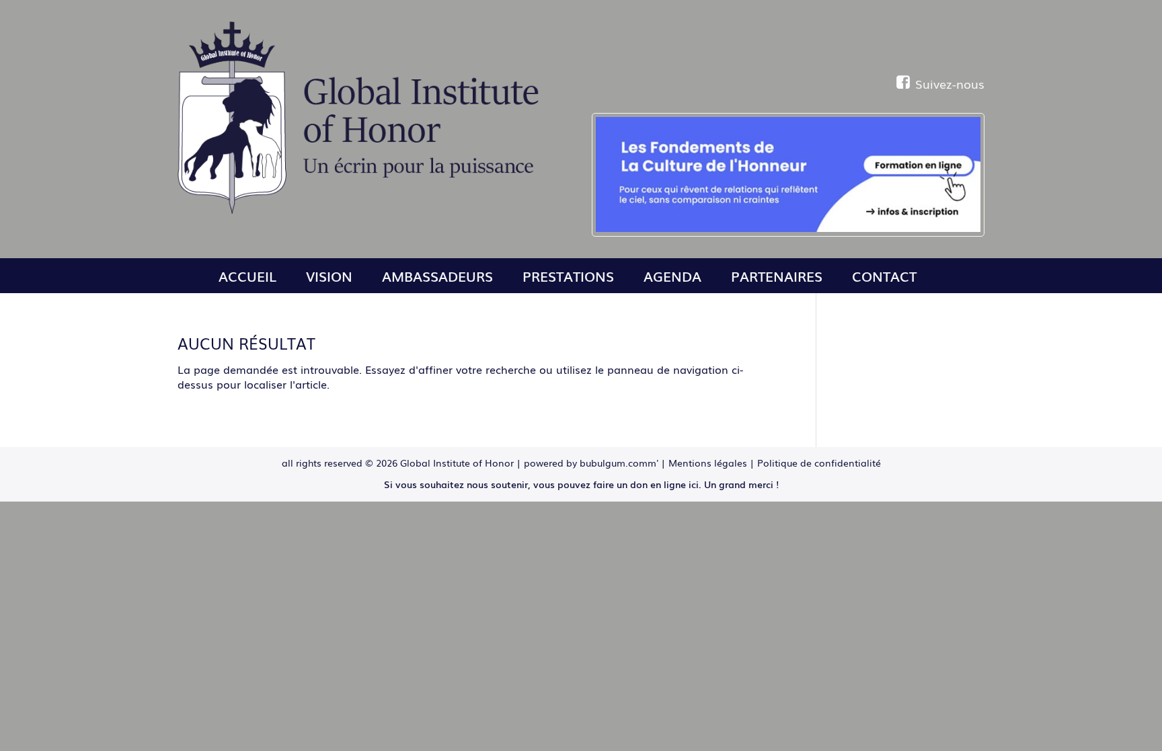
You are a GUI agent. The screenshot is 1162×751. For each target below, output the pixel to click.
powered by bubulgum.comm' (591, 462)
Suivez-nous (949, 83)
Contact (884, 276)
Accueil (247, 276)
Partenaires (776, 276)
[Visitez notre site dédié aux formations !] (788, 175)
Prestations (568, 276)
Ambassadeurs (437, 276)
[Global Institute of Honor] (363, 209)
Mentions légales (707, 462)
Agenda (672, 276)
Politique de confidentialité (819, 462)
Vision (329, 276)
